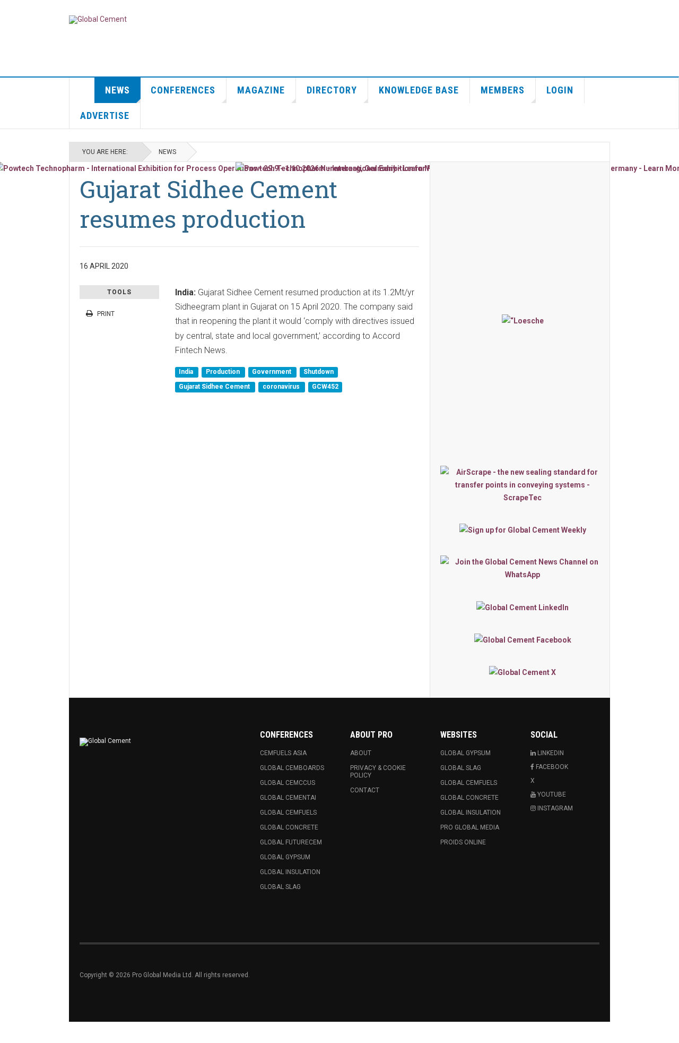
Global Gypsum (285, 857)
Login (559, 90)
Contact (364, 790)
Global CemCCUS (287, 782)
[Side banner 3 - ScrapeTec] (522, 485)
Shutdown (318, 372)
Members (503, 90)
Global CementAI (288, 797)
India (187, 372)
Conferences (183, 90)
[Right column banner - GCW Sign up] (522, 529)
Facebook (551, 767)
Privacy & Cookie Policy (378, 771)
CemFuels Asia (283, 753)
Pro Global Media (469, 827)
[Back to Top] (10, 1032)
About (360, 753)
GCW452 (325, 386)
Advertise (104, 115)
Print (105, 314)
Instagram (554, 808)
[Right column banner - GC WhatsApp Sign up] (522, 568)
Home (82, 90)
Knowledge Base (419, 90)
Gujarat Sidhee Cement (215, 386)
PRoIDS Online (463, 842)
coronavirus (282, 386)
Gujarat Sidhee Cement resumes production (208, 203)
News (117, 90)
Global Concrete (289, 827)
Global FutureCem (291, 842)
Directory (332, 90)
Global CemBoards (292, 768)
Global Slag (280, 887)
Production (223, 372)
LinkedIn (550, 753)
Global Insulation (290, 872)
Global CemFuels (288, 812)
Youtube (551, 794)
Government (272, 372)
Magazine (261, 90)
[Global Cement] (98, 19)
